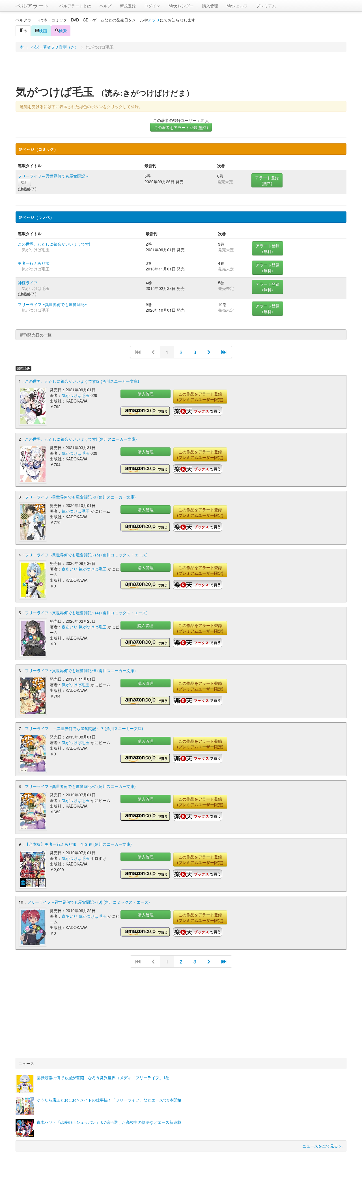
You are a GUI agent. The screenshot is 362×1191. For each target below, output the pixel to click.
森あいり (69, 569)
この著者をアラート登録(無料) (181, 127)
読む (24, 182)
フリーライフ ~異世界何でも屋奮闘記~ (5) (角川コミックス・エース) (86, 555)
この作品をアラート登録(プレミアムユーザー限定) (200, 396)
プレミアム (266, 5)
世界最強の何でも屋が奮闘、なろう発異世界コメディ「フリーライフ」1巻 (102, 1077)
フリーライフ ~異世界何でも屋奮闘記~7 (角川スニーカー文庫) (80, 786)
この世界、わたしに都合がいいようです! (54, 244)
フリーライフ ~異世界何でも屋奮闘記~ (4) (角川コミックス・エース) (86, 612)
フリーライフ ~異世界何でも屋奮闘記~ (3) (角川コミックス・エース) (88, 902)
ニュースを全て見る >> (323, 1146)
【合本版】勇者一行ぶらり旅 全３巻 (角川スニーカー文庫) (78, 844)
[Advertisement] (181, 70)
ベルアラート (32, 5)
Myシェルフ (237, 5)
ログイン (152, 5)
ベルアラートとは (75, 5)
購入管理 (210, 5)
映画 (43, 31)
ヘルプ (105, 5)
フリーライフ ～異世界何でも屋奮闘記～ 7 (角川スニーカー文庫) (84, 728)
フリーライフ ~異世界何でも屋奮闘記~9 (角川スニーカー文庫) (80, 497)
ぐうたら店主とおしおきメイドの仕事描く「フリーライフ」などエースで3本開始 (108, 1100)
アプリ (154, 20)
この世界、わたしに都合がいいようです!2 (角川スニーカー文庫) (82, 381)
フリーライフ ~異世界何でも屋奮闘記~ (52, 304)
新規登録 (128, 5)
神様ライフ (28, 282)
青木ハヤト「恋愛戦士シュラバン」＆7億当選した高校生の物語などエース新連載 (108, 1122)
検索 (63, 31)
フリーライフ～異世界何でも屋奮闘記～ (53, 176)
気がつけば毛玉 (75, 395)
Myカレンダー (181, 5)
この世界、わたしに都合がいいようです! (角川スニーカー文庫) (81, 439)
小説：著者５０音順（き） (55, 47)
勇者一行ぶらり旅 (33, 263)
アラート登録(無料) (267, 180)
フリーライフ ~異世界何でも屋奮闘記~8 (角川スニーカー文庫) (80, 670)
